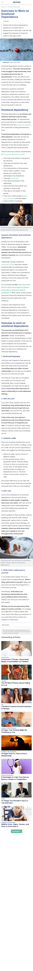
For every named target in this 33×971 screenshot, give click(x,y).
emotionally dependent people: (14, 154)
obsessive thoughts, (24, 125)
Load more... (16, 831)
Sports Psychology (7, 775)
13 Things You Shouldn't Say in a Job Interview (14, 802)
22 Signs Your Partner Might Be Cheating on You (14, 731)
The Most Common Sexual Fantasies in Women (16, 707)
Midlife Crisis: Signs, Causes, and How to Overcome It (15, 825)
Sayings (3, 681)
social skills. (15, 178)
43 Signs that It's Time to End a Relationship (14, 755)
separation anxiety (7, 264)
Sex (2, 704)
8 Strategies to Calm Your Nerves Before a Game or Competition (15, 778)
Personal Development (14, 6)
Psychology (5, 657)
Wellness (3, 6)
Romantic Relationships (8, 728)
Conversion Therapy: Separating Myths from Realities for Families (15, 660)
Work (3, 799)
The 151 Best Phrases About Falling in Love (15, 684)
